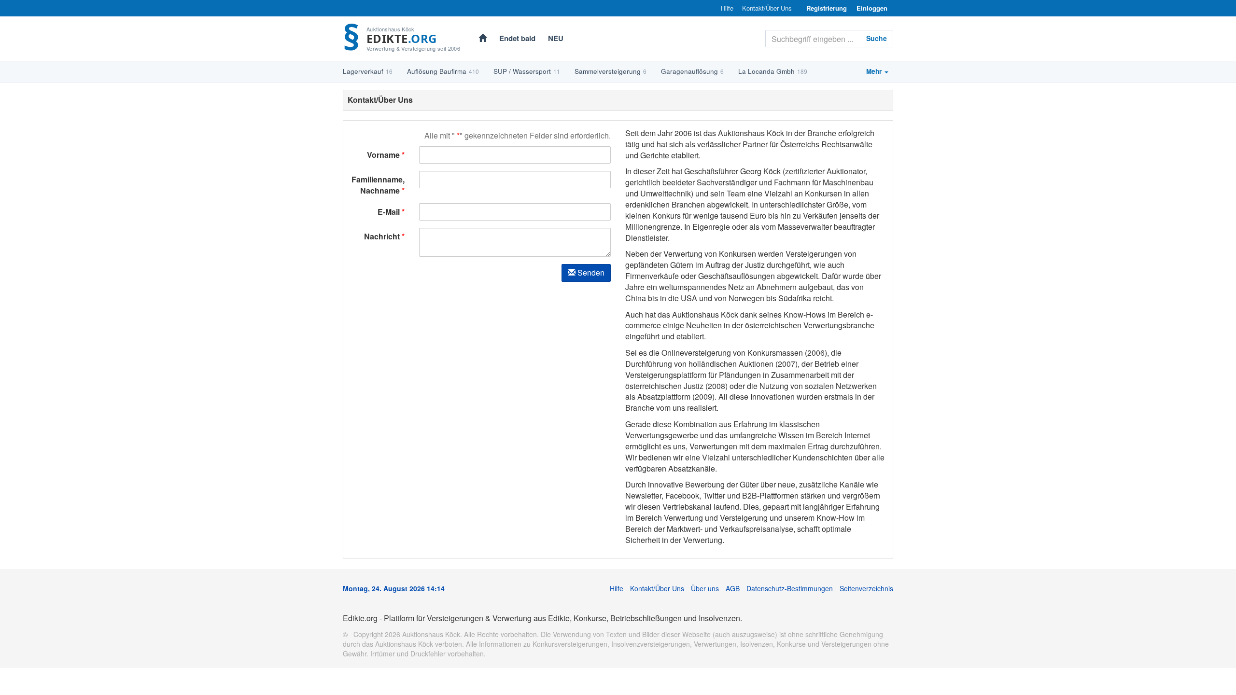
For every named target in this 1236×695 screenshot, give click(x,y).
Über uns (705, 588)
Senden (590, 272)
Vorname (384, 154)
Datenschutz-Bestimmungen (789, 588)
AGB (733, 588)
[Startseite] (483, 38)
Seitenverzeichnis (866, 588)
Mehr (875, 71)
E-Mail (389, 211)
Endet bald (517, 38)
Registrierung (826, 8)
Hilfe (727, 8)
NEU (555, 38)
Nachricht (382, 236)
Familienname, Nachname (378, 185)
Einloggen (872, 8)
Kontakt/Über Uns (767, 8)
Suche (876, 38)
